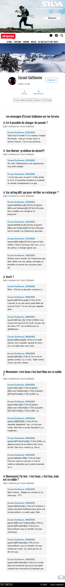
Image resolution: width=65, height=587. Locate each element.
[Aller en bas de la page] (61, 577)
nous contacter (56, 584)
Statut (49, 100)
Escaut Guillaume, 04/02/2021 (21, 489)
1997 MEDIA (7, 584)
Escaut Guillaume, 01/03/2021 (21, 202)
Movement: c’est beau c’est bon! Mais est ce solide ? (32, 373)
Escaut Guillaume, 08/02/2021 (21, 297)
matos (33, 42)
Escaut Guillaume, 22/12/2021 (21, 132)
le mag (9, 42)
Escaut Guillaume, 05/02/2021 (21, 385)
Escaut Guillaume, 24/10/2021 (21, 160)
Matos (31, 100)
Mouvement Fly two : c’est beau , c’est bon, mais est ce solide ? (31, 478)
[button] (56, 35)
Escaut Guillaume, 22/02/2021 (21, 286)
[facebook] (19, 86)
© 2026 (44, 584)
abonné (24, 92)
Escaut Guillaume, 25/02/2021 (21, 255)
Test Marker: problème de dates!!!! (25, 151)
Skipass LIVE (40, 100)
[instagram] (24, 86)
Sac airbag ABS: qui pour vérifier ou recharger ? (32, 192)
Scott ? (10, 277)
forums (26, 42)
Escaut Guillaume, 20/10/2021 (21, 174)
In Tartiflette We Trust (48, 42)
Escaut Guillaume (30, 78)
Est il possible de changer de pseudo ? (27, 122)
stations (17, 42)
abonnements (39, 92)
